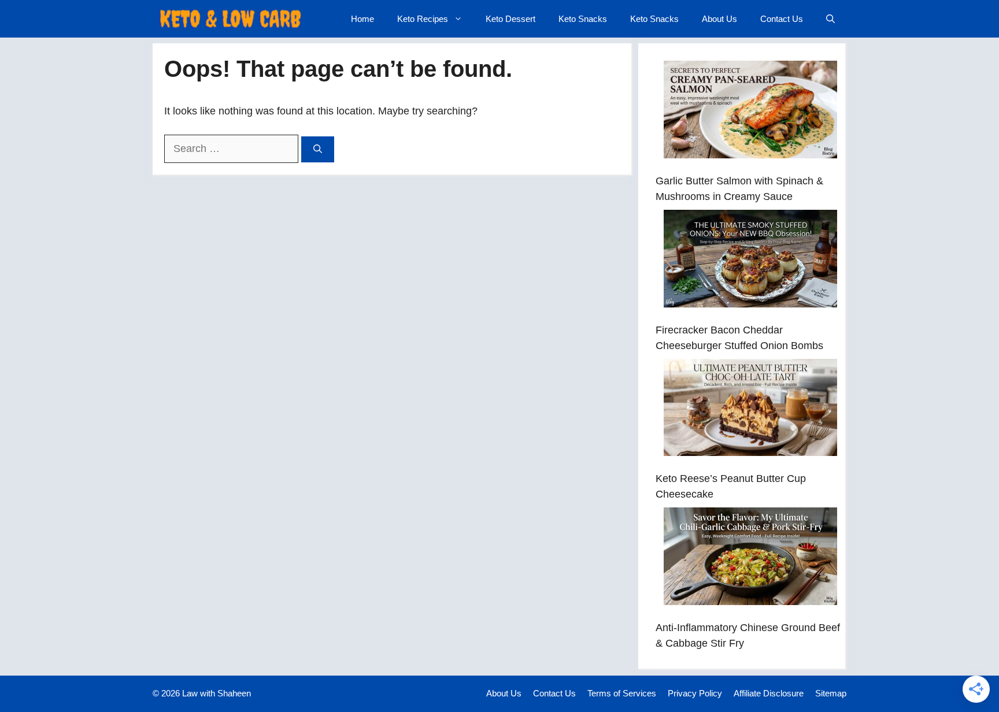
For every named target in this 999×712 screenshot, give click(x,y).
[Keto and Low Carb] (230, 19)
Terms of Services (621, 693)
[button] (830, 19)
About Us (719, 19)
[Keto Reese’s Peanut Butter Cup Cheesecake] (750, 410)
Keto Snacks (582, 19)
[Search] (317, 149)
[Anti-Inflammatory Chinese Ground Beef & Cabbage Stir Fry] (750, 558)
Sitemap (830, 693)
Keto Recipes (422, 19)
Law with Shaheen (216, 693)
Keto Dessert (510, 19)
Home (362, 19)
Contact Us (781, 19)
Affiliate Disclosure (769, 693)
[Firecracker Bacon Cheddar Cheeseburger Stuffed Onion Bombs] (750, 261)
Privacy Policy (695, 693)
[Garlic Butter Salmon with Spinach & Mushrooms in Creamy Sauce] (750, 112)
